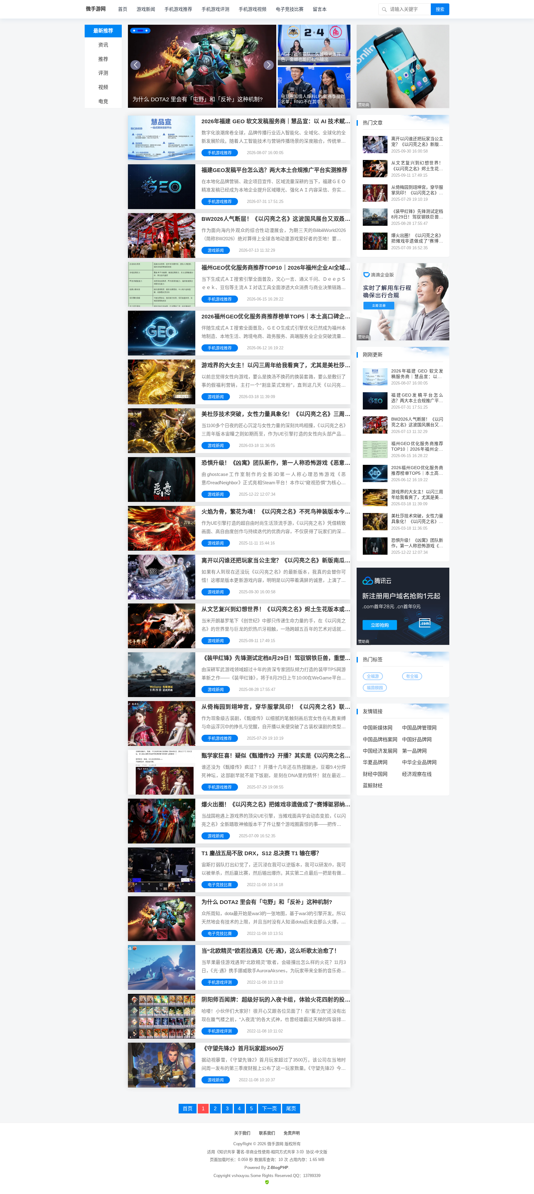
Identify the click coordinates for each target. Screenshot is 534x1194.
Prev (135, 65)
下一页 (269, 1108)
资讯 (103, 45)
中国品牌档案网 (380, 739)
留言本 (320, 9)
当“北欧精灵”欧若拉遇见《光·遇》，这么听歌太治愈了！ (201, 99)
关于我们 (242, 1133)
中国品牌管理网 (419, 727)
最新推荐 (103, 30)
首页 (122, 9)
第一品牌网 (414, 751)
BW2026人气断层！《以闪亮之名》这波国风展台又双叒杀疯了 (417, 422)
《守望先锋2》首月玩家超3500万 (242, 1048)
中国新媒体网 (377, 727)
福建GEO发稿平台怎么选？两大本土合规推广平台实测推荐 (274, 170)
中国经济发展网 (380, 751)
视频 (103, 87)
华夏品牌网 (375, 762)
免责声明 (292, 1133)
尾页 (291, 1108)
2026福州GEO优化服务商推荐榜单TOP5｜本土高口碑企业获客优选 (417, 470)
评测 (103, 73)
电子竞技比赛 (289, 9)
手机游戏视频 (252, 9)
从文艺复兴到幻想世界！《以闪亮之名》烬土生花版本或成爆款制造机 (417, 165)
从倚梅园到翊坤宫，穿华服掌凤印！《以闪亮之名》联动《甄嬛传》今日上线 (417, 190)
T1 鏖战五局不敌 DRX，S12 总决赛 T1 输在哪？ (261, 853)
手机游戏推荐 (178, 9)
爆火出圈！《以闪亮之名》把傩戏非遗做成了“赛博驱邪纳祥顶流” (417, 238)
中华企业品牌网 (419, 762)
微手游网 (275, 1143)
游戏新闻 (146, 9)
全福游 (373, 676)
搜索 (440, 9)
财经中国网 (375, 774)
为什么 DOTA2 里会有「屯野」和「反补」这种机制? (266, 902)
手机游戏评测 (215, 9)
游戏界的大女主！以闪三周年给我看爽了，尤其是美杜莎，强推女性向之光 (417, 494)
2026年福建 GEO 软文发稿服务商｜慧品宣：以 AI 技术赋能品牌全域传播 (417, 373)
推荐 (103, 59)
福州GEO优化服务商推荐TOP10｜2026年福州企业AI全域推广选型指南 (417, 446)
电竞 (103, 101)
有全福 (412, 676)
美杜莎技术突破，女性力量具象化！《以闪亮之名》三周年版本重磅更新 (417, 518)
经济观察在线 (417, 774)
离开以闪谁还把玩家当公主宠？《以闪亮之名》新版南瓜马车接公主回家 (417, 141)
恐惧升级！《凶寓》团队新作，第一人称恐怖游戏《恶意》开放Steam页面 (417, 543)
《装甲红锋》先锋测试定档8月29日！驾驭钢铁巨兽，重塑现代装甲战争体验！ (417, 214)
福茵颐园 (375, 687)
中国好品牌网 (417, 739)
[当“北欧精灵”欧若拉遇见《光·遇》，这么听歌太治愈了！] (202, 66)
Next (269, 65)
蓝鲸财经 (373, 785)
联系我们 (267, 1133)
